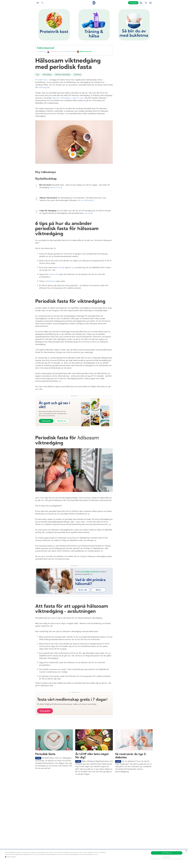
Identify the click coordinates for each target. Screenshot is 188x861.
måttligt (61, 267)
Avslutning (77, 74)
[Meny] (38, 3)
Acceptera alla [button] (166, 853)
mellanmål (53, 274)
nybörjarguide (44, 87)
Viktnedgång (47, 74)
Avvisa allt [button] (166, 857)
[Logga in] (150, 3)
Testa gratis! (45, 711)
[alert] (94, 855)
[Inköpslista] (146, 3)
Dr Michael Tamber (70, 51)
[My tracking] (141, 3)
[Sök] (42, 3)
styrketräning (49, 281)
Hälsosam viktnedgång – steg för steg (67, 98)
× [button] (186, 851)
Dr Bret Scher (42, 51)
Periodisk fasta (41, 80)
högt (72, 267)
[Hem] (94, 3)
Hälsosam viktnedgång (62, 74)
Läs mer (96, 854)
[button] (55, 857)
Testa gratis (133, 3)
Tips (37, 74)
